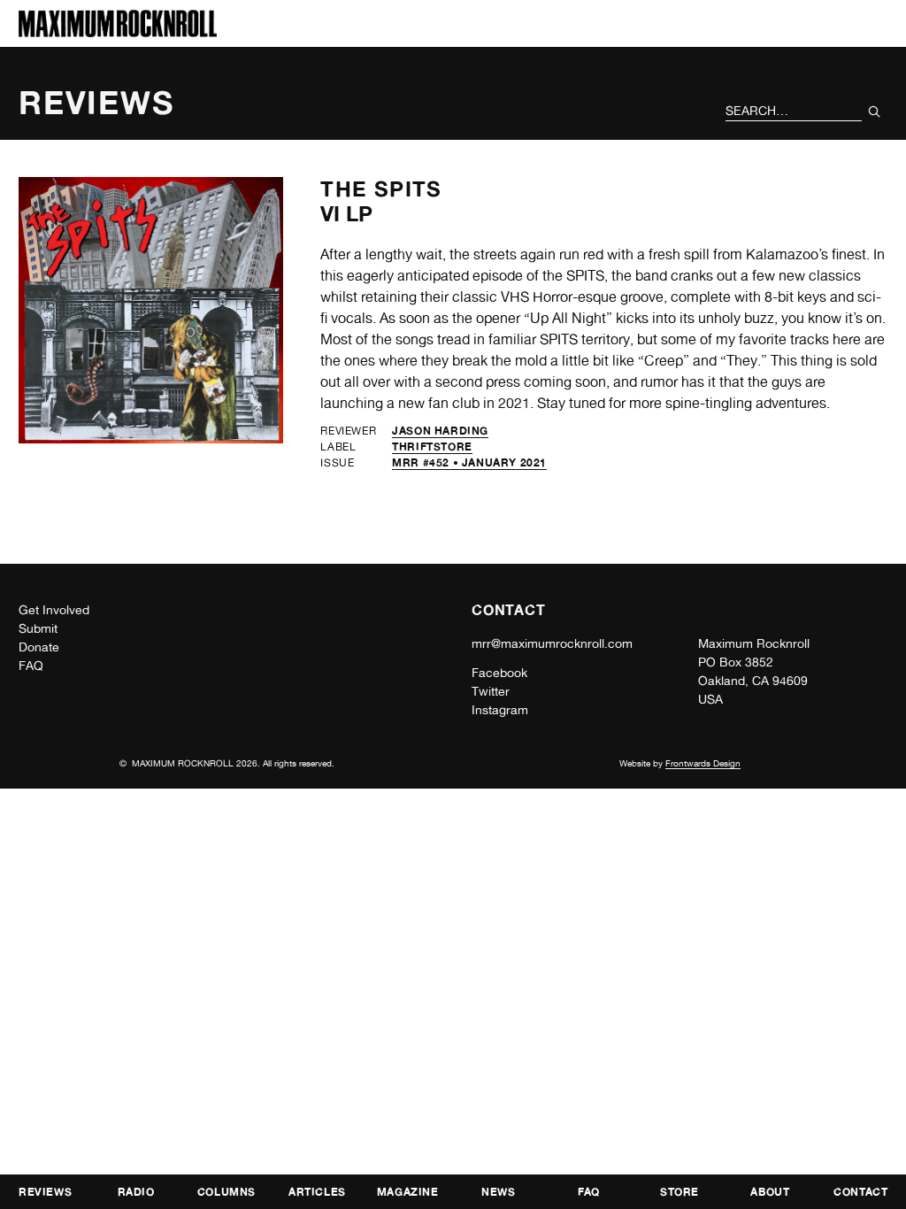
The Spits (380, 189)
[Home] (118, 32)
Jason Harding (440, 430)
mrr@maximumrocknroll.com (552, 643)
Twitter (491, 691)
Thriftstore (432, 446)
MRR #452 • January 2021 (469, 462)
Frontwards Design (703, 763)
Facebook (499, 673)
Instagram (500, 710)
